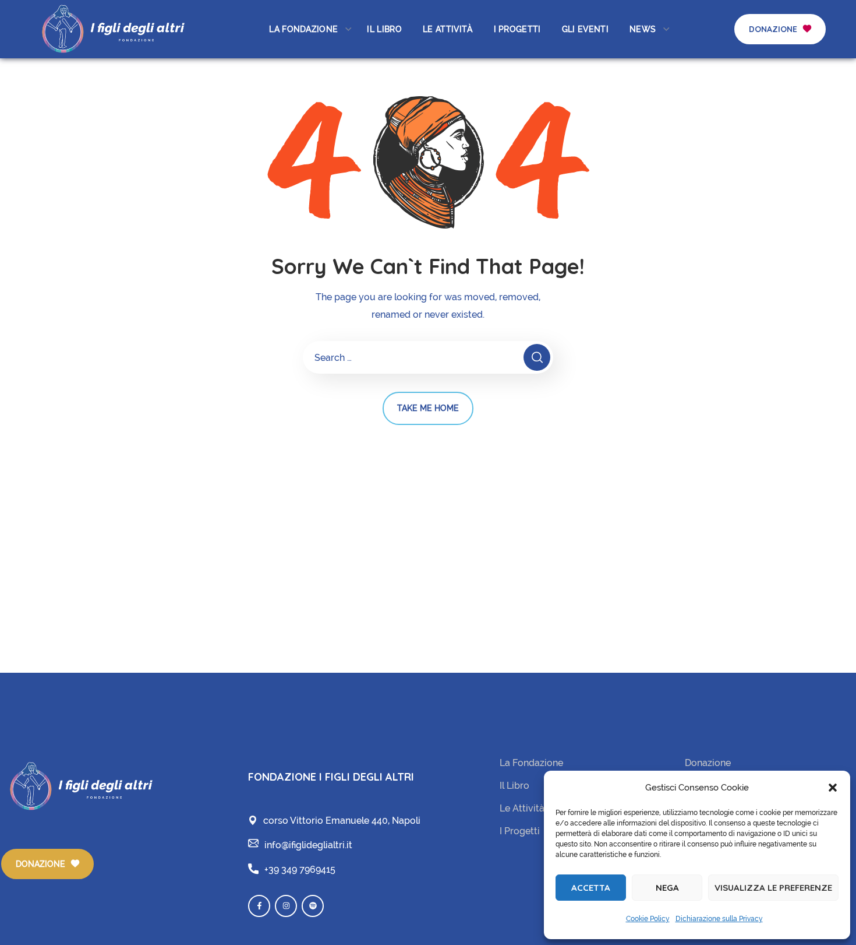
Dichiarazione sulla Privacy (719, 919)
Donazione (708, 762)
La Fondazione (531, 762)
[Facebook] (259, 906)
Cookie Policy (648, 919)
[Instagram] (286, 906)
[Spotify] (313, 906)
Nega (667, 887)
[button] (833, 787)
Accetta (590, 887)
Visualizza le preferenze (773, 887)
